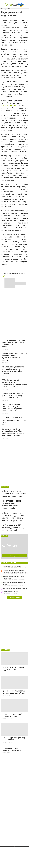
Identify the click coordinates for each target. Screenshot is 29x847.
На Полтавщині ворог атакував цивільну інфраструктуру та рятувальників (11, 504)
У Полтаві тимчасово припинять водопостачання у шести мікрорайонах (14, 493)
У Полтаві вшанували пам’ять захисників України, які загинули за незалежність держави (13, 370)
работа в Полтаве (8, 106)
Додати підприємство (14, 597)
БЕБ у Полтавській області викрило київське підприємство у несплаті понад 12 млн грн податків (14, 383)
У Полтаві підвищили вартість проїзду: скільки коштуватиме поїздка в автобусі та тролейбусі (13, 517)
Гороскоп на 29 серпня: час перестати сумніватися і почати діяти (14, 420)
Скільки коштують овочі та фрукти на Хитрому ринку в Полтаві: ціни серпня (12, 395)
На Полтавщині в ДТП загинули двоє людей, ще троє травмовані (13, 527)
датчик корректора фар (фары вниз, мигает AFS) (14, 739)
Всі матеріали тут (14, 556)
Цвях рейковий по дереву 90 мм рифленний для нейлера (13, 692)
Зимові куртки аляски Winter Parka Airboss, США (13, 715)
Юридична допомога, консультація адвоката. (11, 749)
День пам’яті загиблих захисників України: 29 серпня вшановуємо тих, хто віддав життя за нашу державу (14, 432)
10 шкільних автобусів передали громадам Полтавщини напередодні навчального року (12, 408)
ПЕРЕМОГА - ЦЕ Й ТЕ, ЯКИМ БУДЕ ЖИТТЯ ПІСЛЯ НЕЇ (13, 669)
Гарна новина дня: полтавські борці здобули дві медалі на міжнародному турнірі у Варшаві (14, 343)
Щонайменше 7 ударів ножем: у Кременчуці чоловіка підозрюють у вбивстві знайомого (14, 357)
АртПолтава (9, 545)
